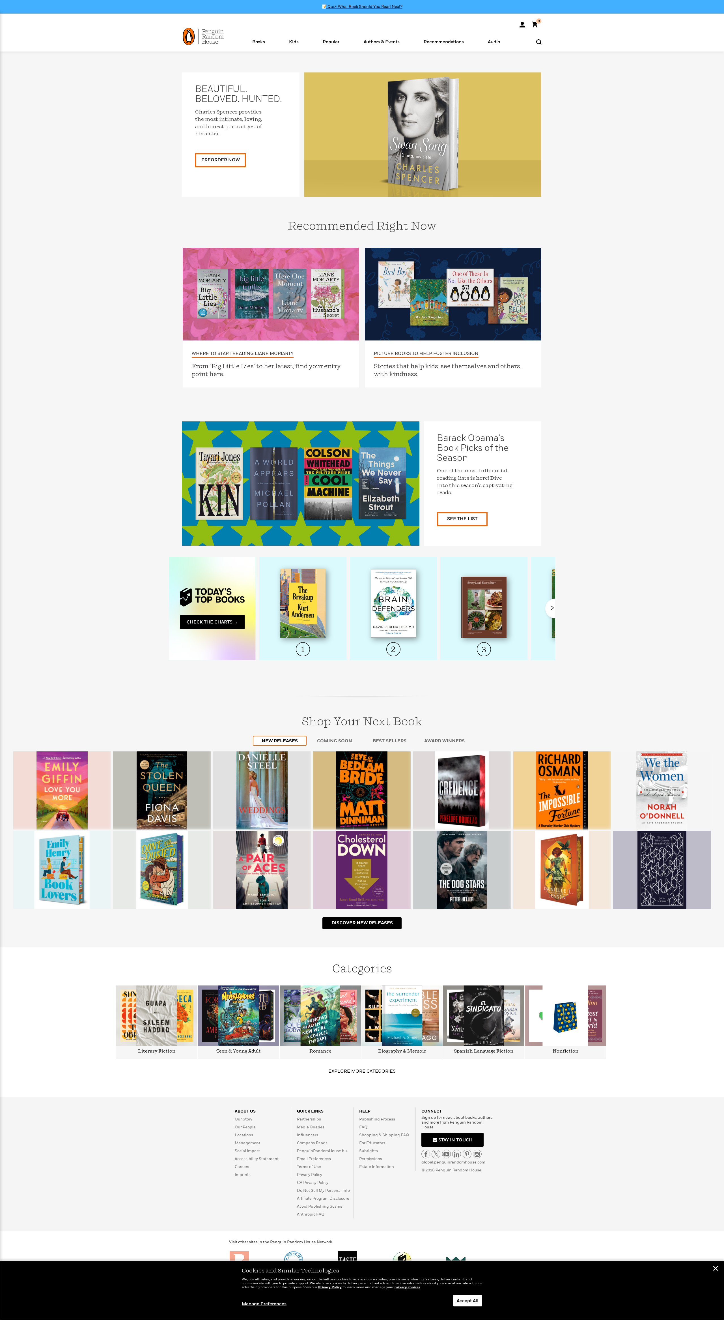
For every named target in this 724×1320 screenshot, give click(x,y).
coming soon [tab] (334, 741)
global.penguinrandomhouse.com (453, 1162)
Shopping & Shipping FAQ (384, 1135)
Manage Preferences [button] (264, 1303)
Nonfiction (566, 1051)
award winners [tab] (444, 741)
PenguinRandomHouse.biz (322, 1151)
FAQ (363, 1127)
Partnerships (309, 1119)
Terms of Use (309, 1166)
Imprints (243, 1174)
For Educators (372, 1143)
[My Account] (522, 23)
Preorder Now (220, 160)
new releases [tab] (280, 741)
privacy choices (407, 1287)
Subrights (368, 1151)
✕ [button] (715, 1269)
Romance (320, 1051)
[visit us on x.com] (436, 1154)
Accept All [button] (468, 1301)
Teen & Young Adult (238, 1051)
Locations (244, 1135)
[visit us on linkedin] (456, 1154)
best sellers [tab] (389, 741)
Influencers (307, 1135)
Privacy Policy (309, 1174)
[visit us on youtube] (446, 1154)
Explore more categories (362, 1071)
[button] (258, 41)
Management (247, 1143)
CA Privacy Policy (312, 1182)
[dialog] (362, 1290)
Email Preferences (314, 1159)
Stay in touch (455, 1140)
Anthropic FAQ (310, 1214)
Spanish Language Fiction (484, 1051)
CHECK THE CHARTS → (212, 622)
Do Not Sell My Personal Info (323, 1190)
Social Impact (247, 1151)
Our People (245, 1127)
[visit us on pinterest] (467, 1154)
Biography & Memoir (402, 1051)
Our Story (243, 1119)
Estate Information (376, 1166)
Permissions (370, 1159)
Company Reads (312, 1143)
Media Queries (310, 1127)
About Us (245, 1111)
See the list (462, 519)
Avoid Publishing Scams (319, 1206)
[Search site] (539, 41)
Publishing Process (377, 1119)
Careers (242, 1166)
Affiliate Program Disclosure (323, 1198)
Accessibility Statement (257, 1159)
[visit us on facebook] (425, 1154)
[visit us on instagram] (477, 1154)
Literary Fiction (157, 1051)
